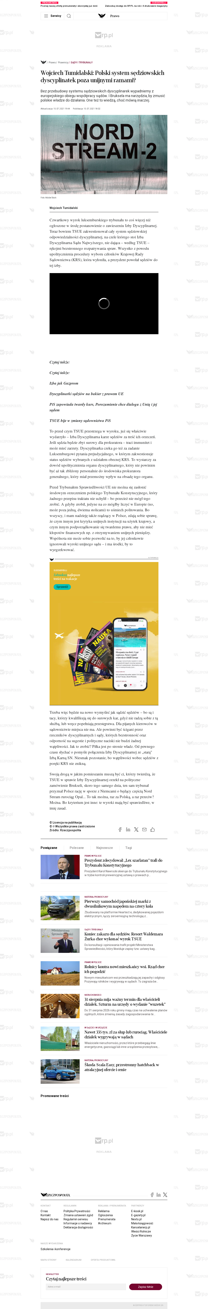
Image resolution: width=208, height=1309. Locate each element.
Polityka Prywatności (77, 1211)
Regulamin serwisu (76, 1219)
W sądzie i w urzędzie (95, 1028)
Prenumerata (106, 1219)
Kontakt (46, 1215)
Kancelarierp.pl (140, 1227)
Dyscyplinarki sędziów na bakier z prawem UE (87, 393)
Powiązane (49, 848)
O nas (44, 1211)
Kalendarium (73, 1260)
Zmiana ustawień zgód (78, 1215)
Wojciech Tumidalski (64, 208)
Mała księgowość (142, 1223)
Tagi (128, 848)
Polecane (77, 848)
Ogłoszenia (105, 1215)
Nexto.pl (136, 1219)
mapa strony (48, 1260)
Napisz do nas (49, 1219)
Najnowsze (104, 848)
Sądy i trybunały (82, 62)
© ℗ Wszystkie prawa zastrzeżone (72, 826)
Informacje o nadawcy (78, 1223)
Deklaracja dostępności (78, 1227)
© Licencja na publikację (66, 822)
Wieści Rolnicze (141, 1231)
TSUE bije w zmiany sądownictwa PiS (80, 420)
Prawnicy (63, 62)
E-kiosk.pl (137, 1211)
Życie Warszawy (141, 1235)
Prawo (114, 16)
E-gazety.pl (138, 1215)
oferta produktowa (103, 1260)
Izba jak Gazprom (64, 383)
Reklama (103, 1211)
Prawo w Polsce (93, 856)
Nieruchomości (92, 995)
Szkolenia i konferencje (55, 1249)
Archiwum (104, 1223)
